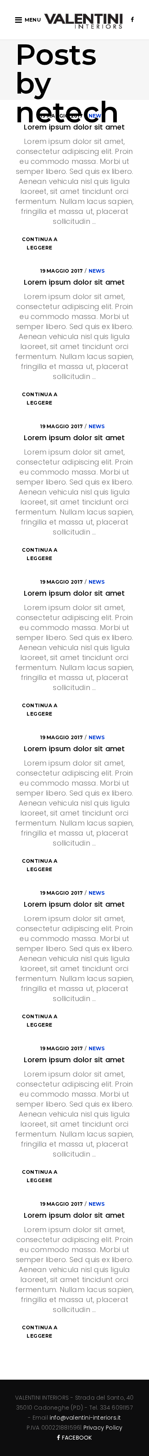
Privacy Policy (103, 1428)
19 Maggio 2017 (61, 271)
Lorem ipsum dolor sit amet (74, 282)
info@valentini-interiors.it (85, 1418)
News (97, 271)
